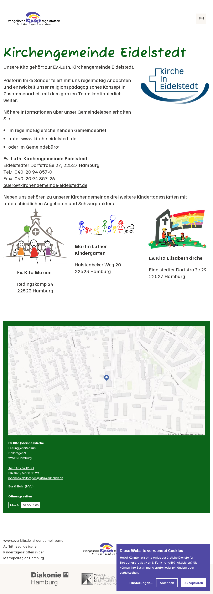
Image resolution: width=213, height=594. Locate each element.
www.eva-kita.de (17, 540)
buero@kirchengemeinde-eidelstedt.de (45, 185)
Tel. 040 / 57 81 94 (21, 468)
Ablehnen (167, 583)
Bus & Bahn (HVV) (20, 486)
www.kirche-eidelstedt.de (48, 138)
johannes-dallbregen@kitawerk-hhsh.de (35, 478)
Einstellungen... (141, 583)
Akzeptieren (194, 583)
